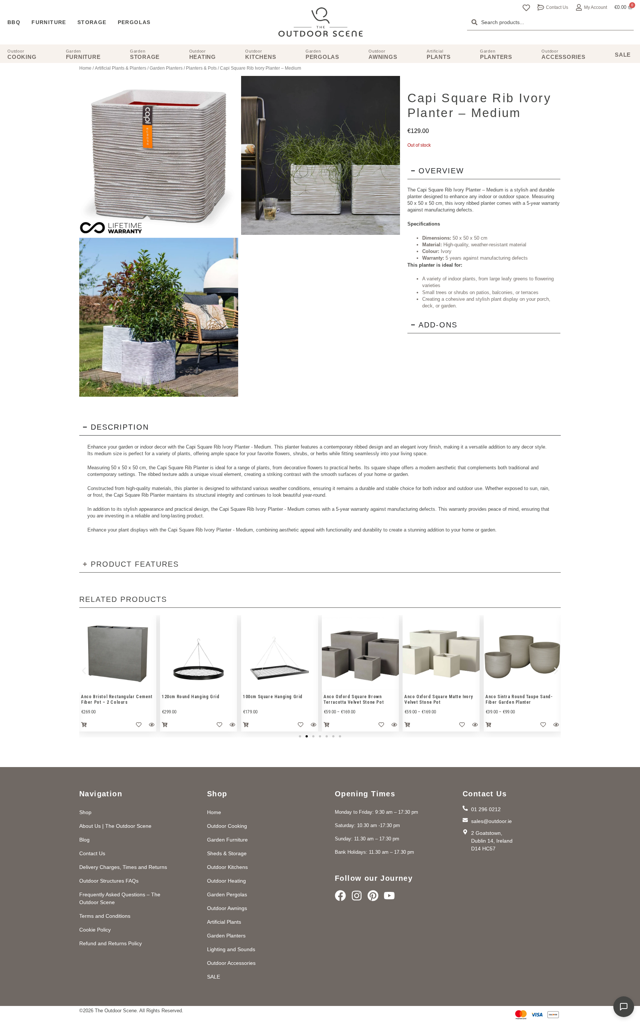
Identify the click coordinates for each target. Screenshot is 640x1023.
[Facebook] (340, 895)
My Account (595, 7)
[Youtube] (389, 895)
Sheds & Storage (227, 853)
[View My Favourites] (526, 7)
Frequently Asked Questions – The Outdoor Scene (119, 898)
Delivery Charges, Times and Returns (123, 867)
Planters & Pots (201, 68)
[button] (84, 671)
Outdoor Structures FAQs (109, 881)
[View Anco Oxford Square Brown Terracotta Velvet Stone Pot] (360, 653)
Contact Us (557, 7)
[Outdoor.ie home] (320, 22)
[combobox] (550, 22)
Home (85, 68)
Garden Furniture (227, 840)
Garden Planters (166, 68)
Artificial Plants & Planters (120, 68)
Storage (92, 22)
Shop (85, 812)
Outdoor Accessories (231, 963)
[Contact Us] (540, 7)
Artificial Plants (224, 922)
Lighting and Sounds (231, 949)
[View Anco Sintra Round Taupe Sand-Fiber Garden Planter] (522, 653)
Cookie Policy (95, 930)
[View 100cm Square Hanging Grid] (279, 653)
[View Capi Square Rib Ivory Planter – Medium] (320, 155)
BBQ (13, 22)
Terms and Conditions (104, 916)
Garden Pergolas (227, 894)
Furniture (48, 22)
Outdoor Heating (226, 881)
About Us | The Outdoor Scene (115, 826)
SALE (213, 977)
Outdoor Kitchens (227, 867)
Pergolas (134, 22)
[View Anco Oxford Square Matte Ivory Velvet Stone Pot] (441, 653)
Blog (84, 840)
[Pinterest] (373, 895)
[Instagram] (356, 895)
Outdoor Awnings (227, 908)
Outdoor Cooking (227, 826)
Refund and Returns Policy (110, 943)
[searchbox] (550, 22)
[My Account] (579, 7)
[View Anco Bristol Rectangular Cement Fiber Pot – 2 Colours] (117, 653)
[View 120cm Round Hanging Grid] (198, 653)
